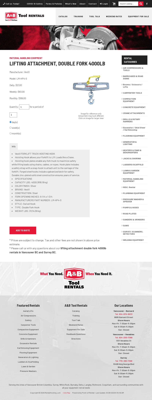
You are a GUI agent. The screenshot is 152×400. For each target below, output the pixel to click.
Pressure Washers (28, 371)
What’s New (70, 4)
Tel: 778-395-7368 (123, 361)
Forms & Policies (54, 4)
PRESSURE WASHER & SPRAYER (133, 200)
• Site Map (66, 393)
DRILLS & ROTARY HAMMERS (131, 120)
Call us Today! (12, 4)
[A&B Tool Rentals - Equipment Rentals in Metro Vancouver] (24, 20)
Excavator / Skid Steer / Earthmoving (134, 128)
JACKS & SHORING (132, 158)
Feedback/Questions (76, 334)
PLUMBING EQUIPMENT (134, 193)
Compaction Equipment (28, 329)
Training (78, 16)
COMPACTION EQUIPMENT (129, 100)
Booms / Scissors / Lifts (132, 85)
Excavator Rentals (28, 343)
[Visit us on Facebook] (147, 3)
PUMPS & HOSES (131, 207)
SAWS (126, 225)
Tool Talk (94, 16)
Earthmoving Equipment (28, 348)
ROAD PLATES (129, 213)
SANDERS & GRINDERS (134, 219)
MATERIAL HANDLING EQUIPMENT (133, 180)
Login (105, 4)
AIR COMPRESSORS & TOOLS (133, 69)
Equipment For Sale (138, 16)
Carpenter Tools (28, 325)
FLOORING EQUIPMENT (134, 135)
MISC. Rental (129, 187)
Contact (93, 4)
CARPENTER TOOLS (132, 93)
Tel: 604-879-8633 (123, 314)
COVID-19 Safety (35, 4)
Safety (28, 320)
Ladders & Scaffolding (28, 361)
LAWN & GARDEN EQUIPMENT (131, 171)
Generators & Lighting (28, 357)
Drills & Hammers (28, 338)
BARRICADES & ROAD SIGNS (133, 77)
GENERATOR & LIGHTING (130, 143)
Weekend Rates (114, 16)
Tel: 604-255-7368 (123, 337)
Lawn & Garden (28, 366)
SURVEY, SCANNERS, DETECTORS (133, 232)
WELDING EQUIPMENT (133, 240)
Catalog (63, 16)
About (83, 4)
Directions (76, 338)
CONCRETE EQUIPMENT (134, 107)
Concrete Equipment (28, 334)
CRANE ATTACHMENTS (134, 113)
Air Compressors (28, 315)
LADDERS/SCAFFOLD (133, 164)
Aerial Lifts (28, 311)
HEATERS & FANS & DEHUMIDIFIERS (132, 151)
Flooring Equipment (28, 352)
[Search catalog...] (140, 3)
